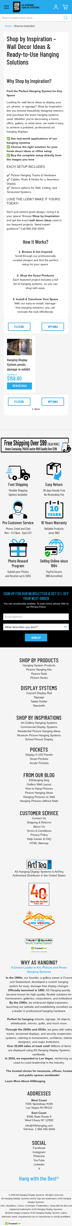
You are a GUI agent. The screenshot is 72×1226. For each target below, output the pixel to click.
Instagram (39, 1152)
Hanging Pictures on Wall (39, 796)
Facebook (39, 1147)
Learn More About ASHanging (25, 1081)
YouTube (39, 1160)
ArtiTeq (59, 871)
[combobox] (36, 17)
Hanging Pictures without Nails (39, 800)
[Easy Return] (54, 471)
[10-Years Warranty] (54, 509)
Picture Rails (39, 673)
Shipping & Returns (39, 822)
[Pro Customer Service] (18, 509)
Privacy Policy (37, 607)
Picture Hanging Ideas (39, 792)
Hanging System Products (39, 665)
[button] (55, 7)
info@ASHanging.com (39, 1125)
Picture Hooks (39, 677)
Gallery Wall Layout (39, 784)
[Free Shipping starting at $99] (36, 445)
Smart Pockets (39, 758)
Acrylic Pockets (39, 763)
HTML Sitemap (39, 843)
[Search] (66, 18)
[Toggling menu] (6, 7)
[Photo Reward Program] (18, 547)
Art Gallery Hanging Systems (39, 722)
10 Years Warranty (54, 522)
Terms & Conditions (39, 830)
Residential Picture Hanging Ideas (39, 731)
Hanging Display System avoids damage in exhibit (18, 364)
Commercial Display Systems (39, 727)
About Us (39, 826)
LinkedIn (39, 1164)
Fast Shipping (18, 484)
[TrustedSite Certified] (39, 949)
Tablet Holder (39, 701)
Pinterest (39, 1156)
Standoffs (39, 705)
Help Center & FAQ (39, 839)
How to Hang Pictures (39, 788)
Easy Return (54, 484)
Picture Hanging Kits (39, 669)
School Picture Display (39, 739)
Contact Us (39, 818)
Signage (39, 697)
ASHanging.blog (39, 780)
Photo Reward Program (18, 563)
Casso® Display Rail (39, 693)
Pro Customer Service (18, 522)
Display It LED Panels (39, 754)
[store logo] (26, 7)
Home (8, 26)
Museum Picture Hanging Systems (39, 735)
